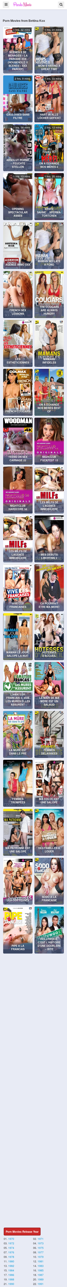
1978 (11, 1257)
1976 (11, 1252)
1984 (11, 1270)
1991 (41, 1284)
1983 (41, 1266)
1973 (41, 1243)
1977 (41, 1252)
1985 (41, 1270)
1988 (11, 1279)
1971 (41, 1239)
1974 (11, 1248)
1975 (41, 1248)
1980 (11, 1261)
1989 (41, 1279)
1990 (11, 1284)
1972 (11, 1243)
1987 (41, 1275)
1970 (11, 1239)
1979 (41, 1257)
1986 (11, 1275)
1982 (11, 1266)
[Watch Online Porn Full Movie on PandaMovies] (22, 4)
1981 (41, 1261)
